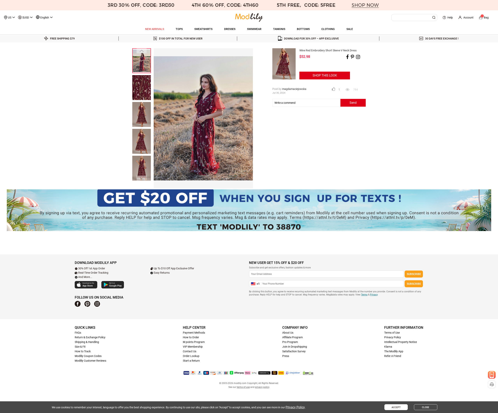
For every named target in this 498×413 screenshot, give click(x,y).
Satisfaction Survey (294, 351)
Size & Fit (80, 346)
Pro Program (290, 342)
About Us (287, 332)
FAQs (78, 332)
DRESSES (229, 29)
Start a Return (191, 360)
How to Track (83, 351)
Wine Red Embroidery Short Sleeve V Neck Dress (328, 50)
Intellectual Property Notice (400, 342)
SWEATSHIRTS (203, 29)
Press (285, 356)
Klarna (388, 346)
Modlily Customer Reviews (90, 360)
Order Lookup (191, 356)
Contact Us (189, 351)
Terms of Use (392, 332)
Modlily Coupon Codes (88, 356)
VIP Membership (193, 346)
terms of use (243, 387)
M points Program (194, 342)
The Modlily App (393, 351)
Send (353, 103)
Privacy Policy (392, 337)
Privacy (374, 294)
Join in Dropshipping (294, 346)
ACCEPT (396, 407)
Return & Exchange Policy (90, 337)
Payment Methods (194, 332)
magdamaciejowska (294, 89)
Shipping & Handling (87, 342)
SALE (349, 29)
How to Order (191, 337)
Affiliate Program (292, 337)
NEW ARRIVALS (154, 29)
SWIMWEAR (254, 29)
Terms (364, 294)
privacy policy (262, 387)
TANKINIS (279, 29)
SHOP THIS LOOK (325, 75)
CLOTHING (328, 29)
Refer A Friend (392, 356)
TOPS (179, 29)
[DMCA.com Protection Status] (308, 373)
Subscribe (414, 274)
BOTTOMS (303, 29)
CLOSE (425, 407)
